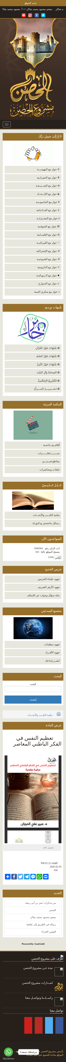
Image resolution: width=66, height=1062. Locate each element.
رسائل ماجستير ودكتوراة (46, 523)
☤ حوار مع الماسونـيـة (48, 202)
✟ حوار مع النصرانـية (48, 177)
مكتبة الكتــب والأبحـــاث (46, 515)
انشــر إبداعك (52, 660)
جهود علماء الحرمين (49, 579)
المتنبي (53, 910)
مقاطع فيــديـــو (51, 461)
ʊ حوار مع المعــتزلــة (48, 218)
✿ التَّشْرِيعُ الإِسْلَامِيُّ (49, 380)
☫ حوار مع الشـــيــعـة (48, 185)
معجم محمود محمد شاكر (48, 9)
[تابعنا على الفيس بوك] (37, 15)
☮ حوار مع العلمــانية (48, 234)
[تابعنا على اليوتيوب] (24, 15)
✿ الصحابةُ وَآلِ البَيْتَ (48, 372)
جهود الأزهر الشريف (49, 587)
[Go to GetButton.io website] (8, 1059)
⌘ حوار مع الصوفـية (49, 226)
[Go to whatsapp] (8, 1052)
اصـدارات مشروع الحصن (37, 983)
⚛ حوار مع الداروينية (48, 267)
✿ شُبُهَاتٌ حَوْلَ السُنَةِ (48, 356)
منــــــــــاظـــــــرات (49, 453)
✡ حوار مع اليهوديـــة (48, 169)
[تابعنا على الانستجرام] (30, 15)
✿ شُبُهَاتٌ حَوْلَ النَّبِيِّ (48, 364)
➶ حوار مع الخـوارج (49, 283)
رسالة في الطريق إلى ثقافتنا (42, 924)
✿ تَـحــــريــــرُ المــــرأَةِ (47, 388)
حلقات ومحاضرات (50, 469)
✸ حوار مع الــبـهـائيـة (48, 275)
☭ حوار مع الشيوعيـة (48, 259)
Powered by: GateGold (33, 944)
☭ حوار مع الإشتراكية (48, 251)
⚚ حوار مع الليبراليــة (48, 242)
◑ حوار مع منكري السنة (47, 291)
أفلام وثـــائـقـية (51, 445)
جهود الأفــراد (52, 652)
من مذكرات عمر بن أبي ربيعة (41, 903)
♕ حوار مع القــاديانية (48, 210)
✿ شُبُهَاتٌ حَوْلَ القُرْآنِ (48, 348)
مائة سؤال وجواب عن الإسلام (43, 595)
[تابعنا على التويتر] (43, 15)
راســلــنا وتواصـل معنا (39, 997)
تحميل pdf (50, 847)
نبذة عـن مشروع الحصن (38, 968)
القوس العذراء (49, 931)
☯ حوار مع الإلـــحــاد (48, 194)
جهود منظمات (52, 644)
